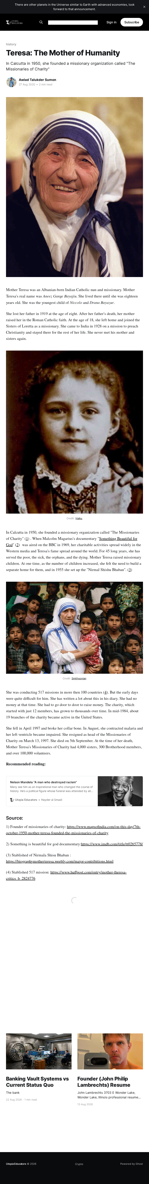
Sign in (112, 22)
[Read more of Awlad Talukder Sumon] (11, 82)
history (11, 44)
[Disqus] (74, 981)
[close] (144, 7)
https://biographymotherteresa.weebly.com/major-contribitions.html (59, 861)
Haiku (78, 518)
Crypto (79, 1164)
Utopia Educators (16, 1163)
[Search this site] (41, 22)
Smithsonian (79, 678)
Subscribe (131, 22)
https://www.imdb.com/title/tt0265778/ (112, 843)
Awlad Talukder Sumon (37, 80)
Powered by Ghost (131, 1163)
